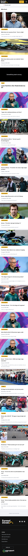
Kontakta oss (5, 539)
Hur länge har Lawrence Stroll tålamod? (9, 254)
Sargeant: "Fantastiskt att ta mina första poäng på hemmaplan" (14, 422)
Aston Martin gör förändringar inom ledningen (10, 65)
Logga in (21, 1)
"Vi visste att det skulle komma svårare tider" (10, 477)
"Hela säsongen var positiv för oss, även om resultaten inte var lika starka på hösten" (13, 365)
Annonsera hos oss (6, 534)
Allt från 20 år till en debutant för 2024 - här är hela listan (12, 393)
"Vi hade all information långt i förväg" (8, 336)
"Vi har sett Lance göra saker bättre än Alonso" (10, 116)
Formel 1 (3, 386)
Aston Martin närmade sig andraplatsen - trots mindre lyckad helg (13, 506)
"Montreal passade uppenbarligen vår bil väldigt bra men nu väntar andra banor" (13, 281)
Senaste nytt (7, 5)
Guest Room (4, 541)
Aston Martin (4, 29)
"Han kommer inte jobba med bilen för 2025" (10, 173)
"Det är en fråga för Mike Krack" (7, 309)
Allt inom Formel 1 (6, 536)
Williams (3, 413)
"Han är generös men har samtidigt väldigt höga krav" (12, 36)
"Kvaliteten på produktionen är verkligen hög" (10, 448)
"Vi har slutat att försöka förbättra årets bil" (9, 227)
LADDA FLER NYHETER (14, 513)
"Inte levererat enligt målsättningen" (8, 145)
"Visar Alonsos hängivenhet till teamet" (9, 200)
